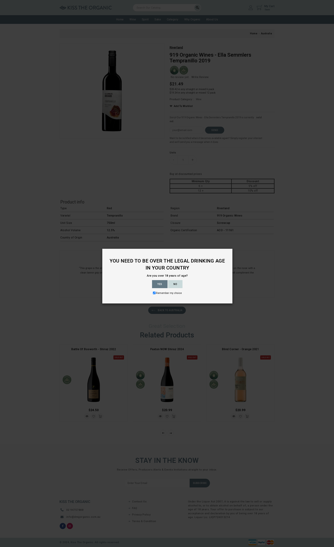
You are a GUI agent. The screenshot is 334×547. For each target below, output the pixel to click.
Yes (159, 284)
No (175, 284)
